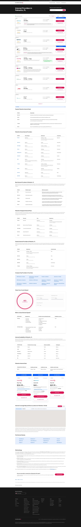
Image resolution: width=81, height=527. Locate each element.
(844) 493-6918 (60, 51)
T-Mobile (18, 163)
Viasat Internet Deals (35, 509)
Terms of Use (52, 501)
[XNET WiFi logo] (19, 98)
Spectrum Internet (26, 501)
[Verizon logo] (19, 89)
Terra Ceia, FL (45, 442)
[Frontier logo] (19, 58)
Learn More (50, 0)
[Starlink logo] (18, 49)
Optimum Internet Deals (36, 514)
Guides (42, 501)
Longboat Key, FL (46, 440)
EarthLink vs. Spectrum (33, 283)
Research (42, 500)
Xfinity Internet (26, 509)
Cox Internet (26, 505)
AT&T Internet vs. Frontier (21, 276)
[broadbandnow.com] (19, 2)
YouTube (60, 504)
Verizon (18, 149)
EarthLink (18, 172)
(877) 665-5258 (60, 32)
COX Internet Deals (35, 506)
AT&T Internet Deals (35, 500)
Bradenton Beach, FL (46, 438)
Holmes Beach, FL (33, 440)
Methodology (52, 469)
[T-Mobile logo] (19, 68)
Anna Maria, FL (21, 438)
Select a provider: (19, 408)
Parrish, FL (58, 440)
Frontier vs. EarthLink (45, 276)
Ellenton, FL (21, 440)
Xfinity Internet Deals (36, 510)
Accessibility (52, 503)
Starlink (18, 168)
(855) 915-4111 (61, 61)
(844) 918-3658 (60, 70)
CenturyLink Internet (27, 504)
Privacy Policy (52, 500)
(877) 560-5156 (60, 89)
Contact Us (16, 505)
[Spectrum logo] (19, 39)
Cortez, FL (58, 438)
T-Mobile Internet (26, 503)
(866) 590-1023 (41, 399)
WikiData (60, 505)
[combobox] (49, 409)
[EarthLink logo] (19, 30)
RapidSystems (19, 152)
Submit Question (59, 474)
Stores (64, 406)
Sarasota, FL (33, 442)
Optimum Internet (26, 512)
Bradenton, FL (33, 438)
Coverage (59, 406)
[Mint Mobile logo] (19, 79)
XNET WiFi (18, 175)
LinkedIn (60, 501)
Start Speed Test (25, 301)
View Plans (60, 30)
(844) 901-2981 (60, 42)
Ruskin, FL (20, 442)
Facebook (60, 500)
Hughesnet (18, 155)
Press (16, 504)
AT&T (18, 159)
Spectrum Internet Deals (36, 501)
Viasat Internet (26, 508)
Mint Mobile (18, 145)
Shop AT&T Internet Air (40, 396)
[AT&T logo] (19, 20)
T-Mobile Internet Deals (36, 503)
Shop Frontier (24, 394)
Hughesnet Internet (27, 511)
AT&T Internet (26, 500)
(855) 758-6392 (60, 99)
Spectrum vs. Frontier (57, 276)
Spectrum (18, 142)
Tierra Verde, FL (59, 442)
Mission (16, 501)
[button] (52, 2)
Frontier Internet (26, 507)
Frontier (18, 137)
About (16, 500)
